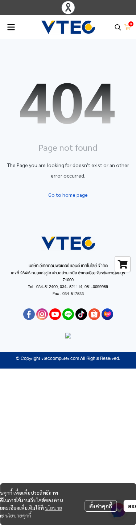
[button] (118, 27)
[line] (68, 314)
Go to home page (68, 194)
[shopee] (94, 314)
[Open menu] (11, 27)
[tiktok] (81, 314)
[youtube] (55, 314)
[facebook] (29, 314)
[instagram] (42, 314)
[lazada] (107, 314)
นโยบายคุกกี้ (18, 515)
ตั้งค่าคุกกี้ (100, 506)
